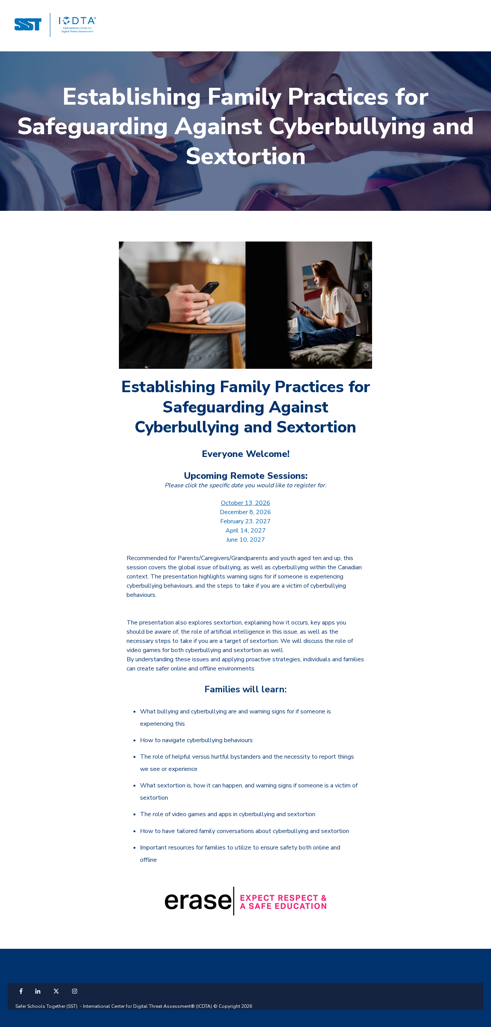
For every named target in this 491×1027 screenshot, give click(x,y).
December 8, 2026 (245, 512)
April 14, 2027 (246, 530)
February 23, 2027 (245, 521)
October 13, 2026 (245, 503)
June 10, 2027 (245, 540)
